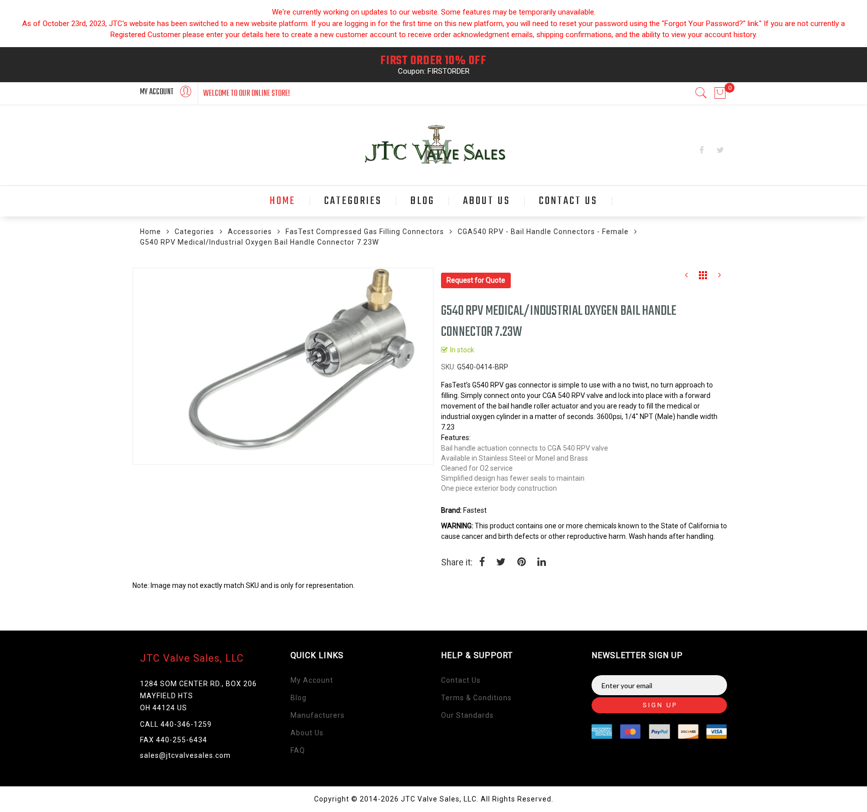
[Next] (719, 278)
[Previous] (686, 278)
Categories (194, 232)
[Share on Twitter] (501, 563)
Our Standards (467, 715)
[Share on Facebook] (482, 563)
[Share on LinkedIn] (541, 563)
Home (150, 232)
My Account (312, 680)
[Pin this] (521, 563)
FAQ (298, 750)
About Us (307, 733)
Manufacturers (318, 715)
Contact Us (461, 680)
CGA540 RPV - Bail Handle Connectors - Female (543, 232)
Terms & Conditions (476, 698)
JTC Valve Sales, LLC (192, 658)
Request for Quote (476, 280)
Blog (299, 698)
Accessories (250, 232)
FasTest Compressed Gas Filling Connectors (364, 232)
